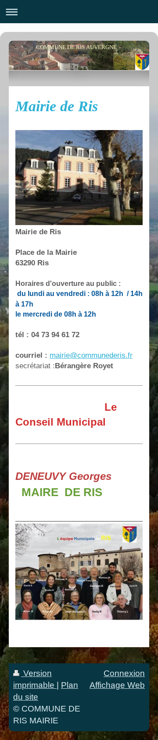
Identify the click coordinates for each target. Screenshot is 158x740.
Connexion (124, 673)
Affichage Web (117, 685)
